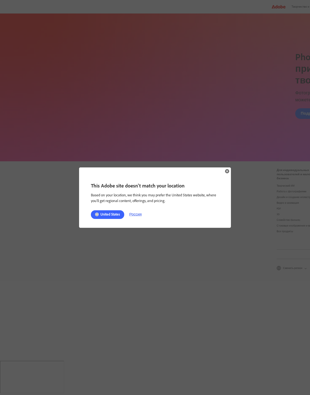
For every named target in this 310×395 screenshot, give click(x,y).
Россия (135, 214)
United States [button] (110, 214)
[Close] (227, 171)
